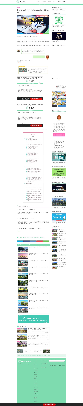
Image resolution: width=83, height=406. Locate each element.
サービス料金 (38, 1)
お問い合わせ (54, 1)
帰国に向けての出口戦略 (36, 389)
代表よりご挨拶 (36, 394)
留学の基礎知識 (44, 1)
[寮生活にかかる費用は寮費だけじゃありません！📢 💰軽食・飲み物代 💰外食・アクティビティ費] (63, 93)
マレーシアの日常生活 (44, 363)
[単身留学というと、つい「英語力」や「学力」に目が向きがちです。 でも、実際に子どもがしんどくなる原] (59, 93)
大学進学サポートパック (36, 374)
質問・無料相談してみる (48, 404)
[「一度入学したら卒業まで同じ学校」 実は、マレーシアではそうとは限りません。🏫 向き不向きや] (54, 102)
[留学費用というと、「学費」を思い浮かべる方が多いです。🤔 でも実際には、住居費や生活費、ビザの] (63, 102)
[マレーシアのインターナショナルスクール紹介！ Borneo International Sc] (54, 98)
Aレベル (18, 237)
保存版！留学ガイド (36, 383)
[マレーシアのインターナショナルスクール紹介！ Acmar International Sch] (59, 98)
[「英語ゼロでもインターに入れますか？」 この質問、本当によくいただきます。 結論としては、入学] (54, 93)
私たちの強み (35, 397)
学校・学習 (18, 7)
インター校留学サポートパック (36, 362)
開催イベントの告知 (44, 367)
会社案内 (49, 1)
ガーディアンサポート (36, 368)
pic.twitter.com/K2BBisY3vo (58, 145)
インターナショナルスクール (27, 237)
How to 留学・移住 (44, 360)
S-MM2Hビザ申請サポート (36, 378)
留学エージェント (42, 237)
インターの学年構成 (36, 387)
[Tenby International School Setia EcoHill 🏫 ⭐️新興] (63, 98)
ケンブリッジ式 (32, 237)
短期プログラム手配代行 (36, 372)
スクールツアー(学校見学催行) (36, 364)
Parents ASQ (35, 376)
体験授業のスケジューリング (36, 366)
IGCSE (21, 237)
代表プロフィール (36, 398)
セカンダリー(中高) (37, 237)
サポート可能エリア (36, 385)
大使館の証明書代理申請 (36, 370)
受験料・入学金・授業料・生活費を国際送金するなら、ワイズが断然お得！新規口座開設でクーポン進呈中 (59, 178)
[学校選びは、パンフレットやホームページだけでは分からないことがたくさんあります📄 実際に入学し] (59, 102)
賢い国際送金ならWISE (36, 391)
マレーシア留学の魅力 (36, 381)
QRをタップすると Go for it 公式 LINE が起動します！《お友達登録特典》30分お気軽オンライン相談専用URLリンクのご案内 (59, 26)
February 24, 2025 (56, 148)
